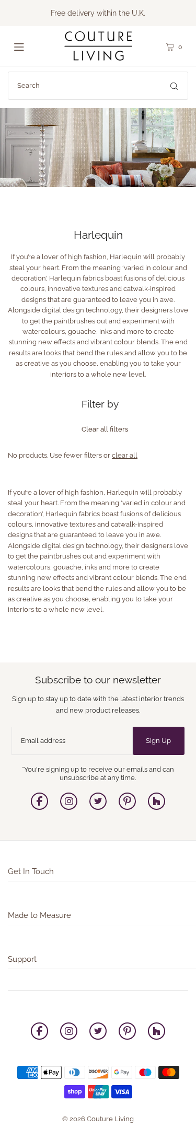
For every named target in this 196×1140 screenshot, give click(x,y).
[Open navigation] (28, 46)
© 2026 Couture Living (98, 1119)
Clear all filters (105, 429)
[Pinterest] (127, 807)
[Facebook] (39, 807)
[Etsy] (156, 807)
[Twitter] (98, 807)
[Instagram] (68, 807)
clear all (124, 455)
